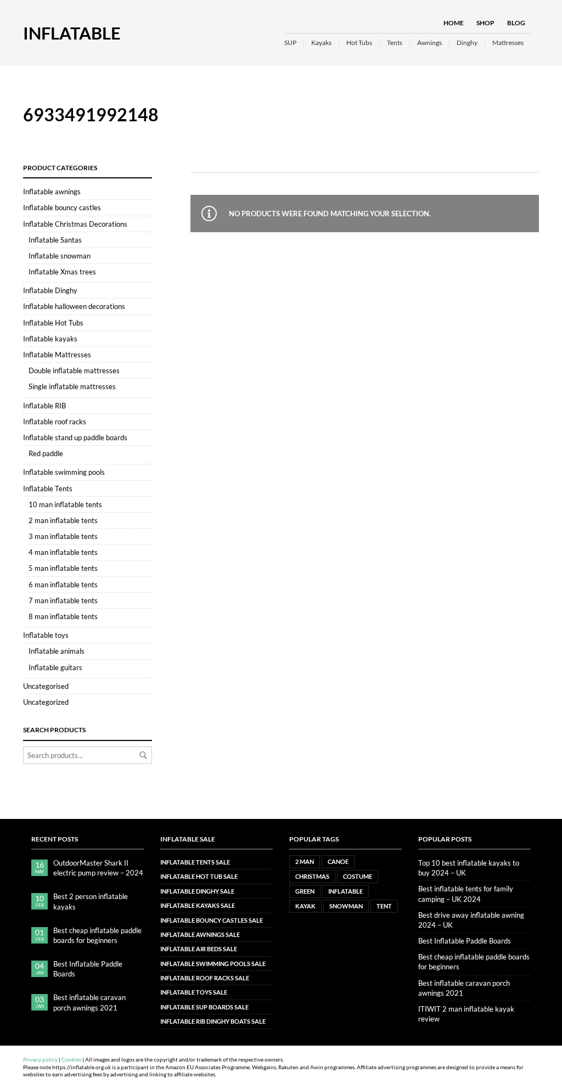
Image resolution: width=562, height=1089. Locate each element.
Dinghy (467, 42)
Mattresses (508, 42)
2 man (304, 861)
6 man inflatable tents (63, 584)
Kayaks (321, 42)
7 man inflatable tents (63, 600)
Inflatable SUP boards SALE (204, 1007)
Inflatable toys (46, 635)
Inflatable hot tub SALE (199, 876)
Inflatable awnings (52, 191)
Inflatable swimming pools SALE (213, 963)
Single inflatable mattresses (72, 386)
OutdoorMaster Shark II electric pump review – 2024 (98, 867)
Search (143, 755)
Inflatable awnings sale (200, 934)
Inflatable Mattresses (57, 354)
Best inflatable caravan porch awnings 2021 (89, 1002)
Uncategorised (46, 686)
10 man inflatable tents (65, 504)
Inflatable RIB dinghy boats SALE (213, 1021)
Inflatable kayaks (50, 338)
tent (384, 906)
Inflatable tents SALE (195, 862)
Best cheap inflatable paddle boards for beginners (97, 935)
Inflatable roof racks (54, 421)
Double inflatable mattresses (74, 370)
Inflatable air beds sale (198, 948)
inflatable (345, 891)
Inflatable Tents (47, 488)
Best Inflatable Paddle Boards (87, 968)
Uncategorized (46, 702)
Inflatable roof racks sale (204, 977)
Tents (394, 42)
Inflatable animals (57, 651)
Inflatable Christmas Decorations (75, 224)
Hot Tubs (359, 42)
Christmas (312, 876)
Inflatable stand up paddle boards (75, 437)
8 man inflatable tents (63, 616)
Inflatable (72, 33)
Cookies (71, 1060)
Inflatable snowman (60, 255)
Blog (516, 23)
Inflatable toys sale (193, 992)
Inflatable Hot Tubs (53, 322)
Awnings (429, 42)
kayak (305, 906)
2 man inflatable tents (63, 520)
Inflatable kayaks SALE (197, 905)
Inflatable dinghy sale (197, 891)
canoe (338, 861)
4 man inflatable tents (63, 552)
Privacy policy (40, 1060)
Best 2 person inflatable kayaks (90, 901)
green (304, 891)
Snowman (346, 906)
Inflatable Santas (55, 239)
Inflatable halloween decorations (74, 306)
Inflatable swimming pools (64, 472)
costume (357, 876)
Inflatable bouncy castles (62, 207)
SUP (290, 42)
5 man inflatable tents (63, 568)
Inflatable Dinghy (50, 290)
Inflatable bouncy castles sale (211, 920)
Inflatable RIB (44, 405)
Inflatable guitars (55, 667)
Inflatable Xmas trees (62, 271)
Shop (485, 23)
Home (453, 23)
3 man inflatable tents (63, 536)
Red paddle (46, 453)
